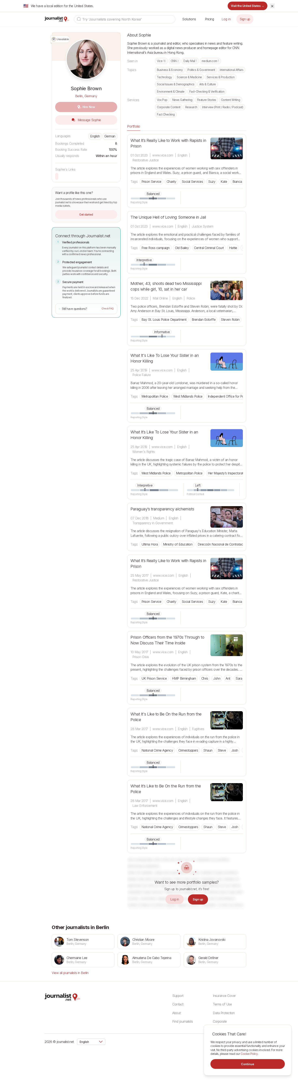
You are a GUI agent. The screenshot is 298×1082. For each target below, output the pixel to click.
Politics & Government (201, 70)
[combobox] (124, 19)
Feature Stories (206, 100)
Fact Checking (166, 114)
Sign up (245, 19)
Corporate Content (168, 107)
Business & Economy (170, 70)
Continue (247, 1064)
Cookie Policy (249, 1053)
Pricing (209, 19)
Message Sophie (89, 120)
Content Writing (230, 100)
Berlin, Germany (86, 96)
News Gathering (182, 100)
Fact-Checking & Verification (206, 91)
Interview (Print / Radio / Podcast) (222, 107)
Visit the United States (247, 5)
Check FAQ (108, 308)
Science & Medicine (189, 77)
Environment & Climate (170, 91)
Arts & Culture (207, 84)
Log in (226, 19)
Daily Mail (190, 61)
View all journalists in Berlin (70, 973)
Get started (86, 214)
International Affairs (231, 70)
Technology (164, 77)
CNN (175, 61)
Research (191, 107)
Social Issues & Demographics (175, 84)
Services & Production (221, 77)
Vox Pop (162, 100)
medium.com (210, 61)
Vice (161, 61)
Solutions (189, 19)
